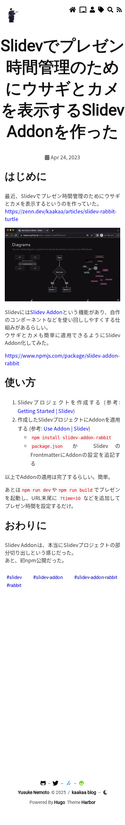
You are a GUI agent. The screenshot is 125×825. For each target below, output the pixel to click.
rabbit (15, 585)
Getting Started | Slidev (45, 411)
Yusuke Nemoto (33, 792)
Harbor (88, 802)
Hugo (59, 802)
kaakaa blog (84, 792)
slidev (15, 577)
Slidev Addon (46, 312)
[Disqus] (62, 679)
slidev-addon (49, 577)
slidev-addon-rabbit (97, 577)
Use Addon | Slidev (66, 428)
